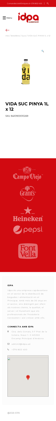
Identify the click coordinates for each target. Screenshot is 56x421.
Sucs (23, 35)
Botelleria (15, 35)
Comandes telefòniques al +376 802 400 (24, 3)
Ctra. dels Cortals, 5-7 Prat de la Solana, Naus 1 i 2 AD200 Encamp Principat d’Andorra (29, 335)
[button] (42, 51)
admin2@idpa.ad (21, 344)
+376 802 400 (19, 349)
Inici (7, 35)
